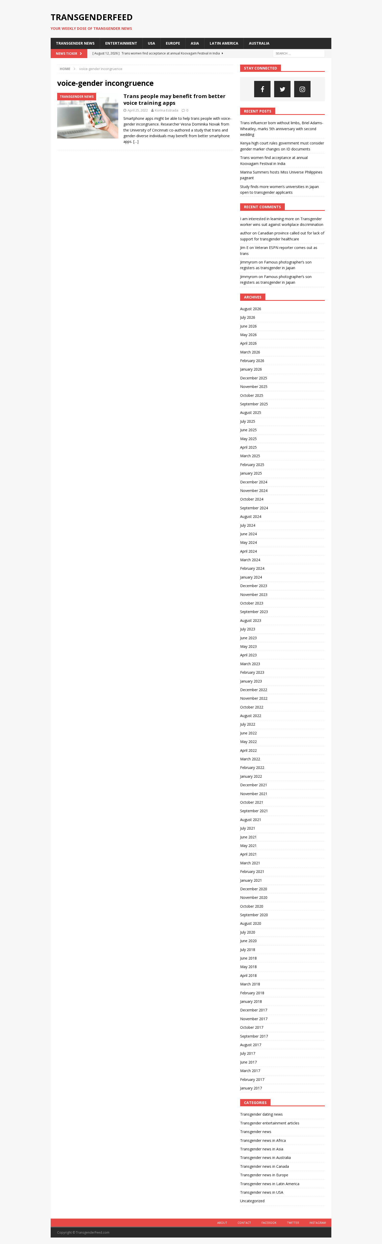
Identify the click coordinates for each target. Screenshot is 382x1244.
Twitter (293, 1223)
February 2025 (252, 464)
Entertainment (121, 43)
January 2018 (251, 1001)
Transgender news (75, 43)
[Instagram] (302, 89)
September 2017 (254, 1036)
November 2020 (253, 897)
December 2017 (253, 1009)
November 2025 (253, 386)
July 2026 (247, 317)
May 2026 (248, 334)
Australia (259, 43)
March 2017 (250, 1070)
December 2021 (253, 784)
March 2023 (250, 663)
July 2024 (247, 525)
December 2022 (253, 689)
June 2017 (248, 1062)
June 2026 (248, 326)
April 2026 (248, 343)
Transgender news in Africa (263, 1140)
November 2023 (253, 594)
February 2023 (252, 672)
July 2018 (247, 949)
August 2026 (250, 308)
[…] (136, 141)
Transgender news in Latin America (269, 1183)
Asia (195, 43)
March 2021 (250, 862)
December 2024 (253, 481)
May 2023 (248, 646)
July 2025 (247, 421)
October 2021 (251, 802)
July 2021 (247, 828)
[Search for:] (299, 53)
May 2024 (248, 542)
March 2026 (250, 352)
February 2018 (252, 992)
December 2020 (253, 888)
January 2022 (251, 776)
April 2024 (248, 551)
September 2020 (254, 914)
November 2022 (253, 698)
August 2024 (250, 516)
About (222, 1223)
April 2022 (248, 750)
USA (151, 43)
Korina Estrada (166, 110)
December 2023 (253, 585)
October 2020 (251, 906)
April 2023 (248, 654)
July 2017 (247, 1053)
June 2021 (248, 837)
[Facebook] (262, 89)
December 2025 (253, 378)
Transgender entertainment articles (269, 1123)
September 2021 (254, 810)
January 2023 (251, 681)
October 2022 (251, 707)
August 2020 (250, 923)
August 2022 (250, 715)
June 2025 (248, 429)
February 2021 (252, 871)
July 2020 (247, 932)
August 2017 (250, 1044)
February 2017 (252, 1079)
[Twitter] (282, 89)
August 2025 (250, 412)
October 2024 (251, 499)
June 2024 (248, 533)
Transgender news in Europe (264, 1174)
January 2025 (251, 473)
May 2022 (248, 741)
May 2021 (248, 845)
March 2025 (250, 455)
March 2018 (250, 984)
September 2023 (254, 611)
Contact (244, 1223)
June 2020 (248, 940)
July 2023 (247, 629)
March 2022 (250, 758)
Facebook (268, 1223)
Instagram (317, 1223)
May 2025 (248, 438)
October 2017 (251, 1027)
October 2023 (251, 603)
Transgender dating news (261, 1114)
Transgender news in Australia (265, 1157)
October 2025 (251, 395)
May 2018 (248, 966)
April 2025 (248, 447)
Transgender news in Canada (264, 1166)
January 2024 (251, 577)
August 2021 (250, 819)
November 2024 (253, 490)
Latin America (224, 43)
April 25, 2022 (138, 110)
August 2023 (250, 620)
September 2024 (254, 507)
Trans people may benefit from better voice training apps (174, 99)
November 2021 (253, 793)
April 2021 (248, 854)
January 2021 (251, 880)
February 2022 (252, 767)
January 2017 (251, 1088)
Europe (173, 43)
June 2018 (248, 958)
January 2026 (251, 369)
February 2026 (252, 360)
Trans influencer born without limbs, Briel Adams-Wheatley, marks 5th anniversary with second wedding (281, 128)
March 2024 (250, 559)
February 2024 (252, 568)
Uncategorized (252, 1200)
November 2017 (253, 1018)
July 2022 (247, 724)
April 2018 (248, 975)
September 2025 (254, 403)
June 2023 (248, 637)
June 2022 (248, 733)
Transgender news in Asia (261, 1148)
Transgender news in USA (261, 1192)
